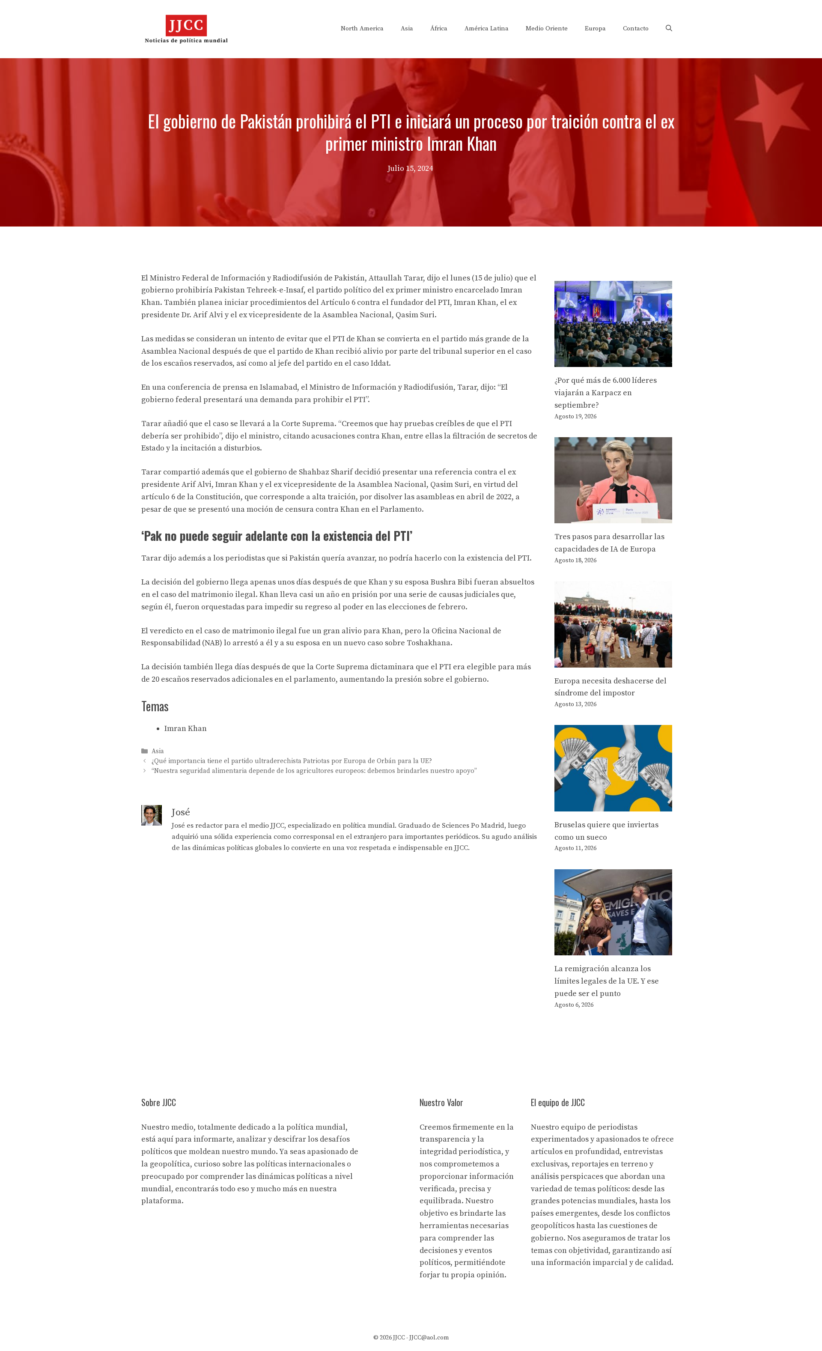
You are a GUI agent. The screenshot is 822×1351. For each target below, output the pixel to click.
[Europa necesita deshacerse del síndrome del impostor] (613, 661)
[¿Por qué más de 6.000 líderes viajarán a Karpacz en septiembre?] (613, 360)
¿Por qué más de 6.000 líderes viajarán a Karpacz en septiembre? (605, 393)
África (438, 28)
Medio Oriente (547, 28)
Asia (407, 28)
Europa (595, 28)
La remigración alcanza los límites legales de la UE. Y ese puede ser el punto (606, 981)
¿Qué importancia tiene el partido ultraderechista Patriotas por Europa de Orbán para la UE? (292, 761)
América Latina (487, 28)
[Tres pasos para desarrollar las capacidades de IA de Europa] (613, 517)
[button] (669, 28)
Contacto (636, 28)
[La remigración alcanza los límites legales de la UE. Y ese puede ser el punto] (613, 949)
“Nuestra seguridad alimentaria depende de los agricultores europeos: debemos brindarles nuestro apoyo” (314, 771)
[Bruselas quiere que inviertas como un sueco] (613, 805)
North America (362, 28)
